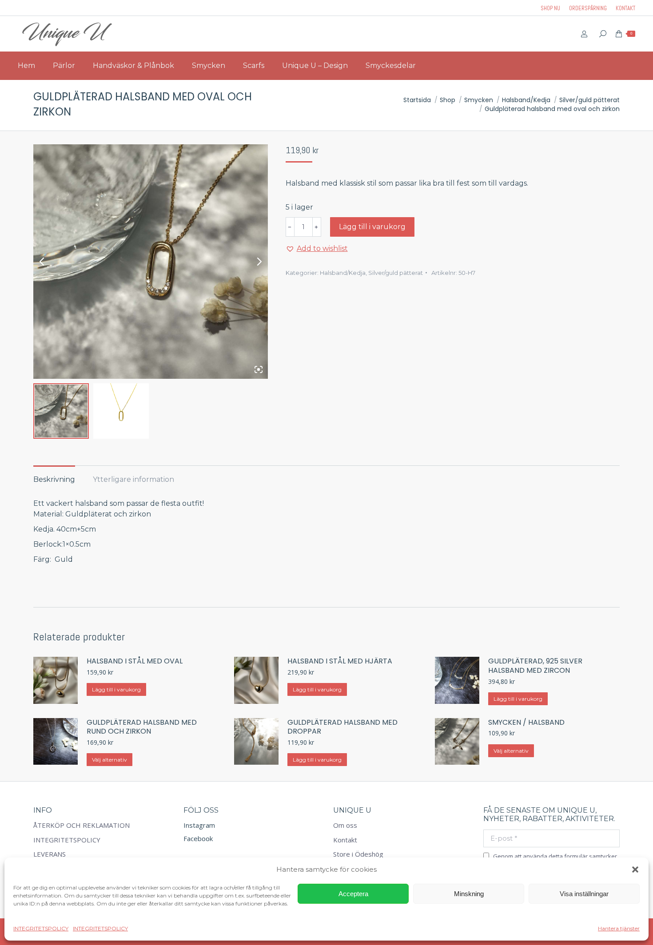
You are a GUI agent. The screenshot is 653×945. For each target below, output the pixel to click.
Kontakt (345, 840)
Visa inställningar (584, 893)
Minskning (469, 893)
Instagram (199, 825)
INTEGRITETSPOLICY (40, 928)
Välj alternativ (109, 759)
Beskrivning (54, 479)
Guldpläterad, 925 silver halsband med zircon (535, 666)
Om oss (345, 825)
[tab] (54, 475)
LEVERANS (49, 854)
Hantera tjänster (619, 928)
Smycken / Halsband (526, 722)
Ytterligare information (133, 479)
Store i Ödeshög (358, 854)
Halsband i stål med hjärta (339, 661)
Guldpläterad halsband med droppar (342, 727)
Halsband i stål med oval (135, 661)
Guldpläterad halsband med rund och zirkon (142, 727)
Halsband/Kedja (343, 272)
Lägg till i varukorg (372, 226)
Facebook (198, 838)
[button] (635, 869)
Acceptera (353, 893)
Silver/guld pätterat (395, 272)
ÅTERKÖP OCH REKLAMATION (81, 825)
